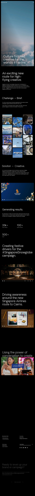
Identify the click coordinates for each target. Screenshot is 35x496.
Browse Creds (21, 437)
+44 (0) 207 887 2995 (5, 439)
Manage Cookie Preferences (23, 438)
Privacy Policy (21, 436)
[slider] (12, 199)
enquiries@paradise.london (7, 474)
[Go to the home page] (4, 2)
